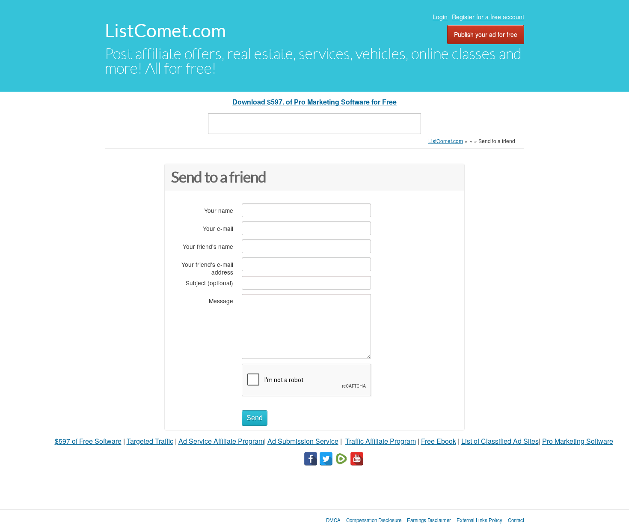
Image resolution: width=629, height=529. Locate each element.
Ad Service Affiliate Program (221, 441)
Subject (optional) (209, 282)
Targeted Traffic (150, 441)
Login (440, 16)
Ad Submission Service (302, 441)
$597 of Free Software (88, 441)
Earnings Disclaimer (429, 520)
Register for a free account (488, 16)
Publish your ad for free (485, 34)
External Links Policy (479, 520)
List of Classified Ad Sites (500, 441)
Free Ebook (438, 441)
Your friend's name (208, 246)
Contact (516, 520)
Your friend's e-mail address (207, 268)
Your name (218, 210)
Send (254, 417)
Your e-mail (218, 228)
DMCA (333, 520)
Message (221, 300)
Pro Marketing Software (577, 441)
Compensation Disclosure (373, 520)
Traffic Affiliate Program (380, 441)
